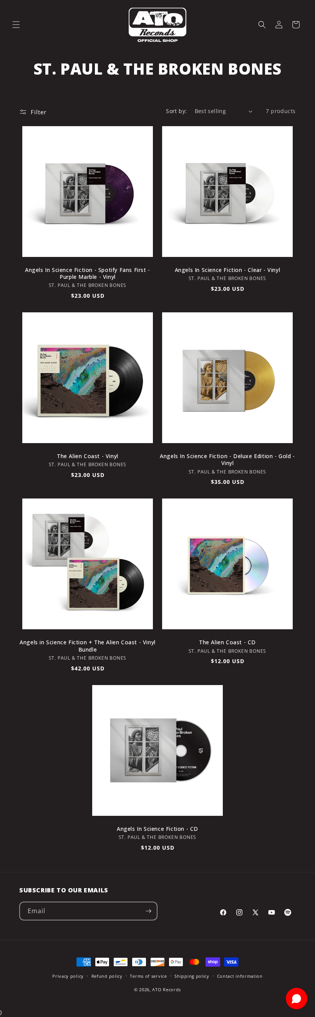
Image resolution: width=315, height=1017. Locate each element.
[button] (16, 24)
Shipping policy (191, 976)
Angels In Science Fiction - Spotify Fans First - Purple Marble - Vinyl (87, 273)
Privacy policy (68, 976)
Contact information (240, 976)
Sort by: (176, 111)
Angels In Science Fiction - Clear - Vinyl (227, 270)
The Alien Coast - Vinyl (87, 456)
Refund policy (107, 976)
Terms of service (148, 976)
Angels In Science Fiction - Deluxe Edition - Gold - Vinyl (227, 460)
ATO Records (166, 989)
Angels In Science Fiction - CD (157, 828)
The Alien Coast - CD (227, 642)
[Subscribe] (148, 911)
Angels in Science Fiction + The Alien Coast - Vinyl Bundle (88, 646)
